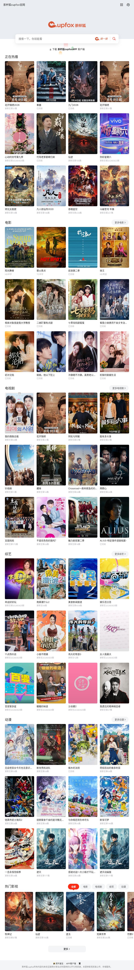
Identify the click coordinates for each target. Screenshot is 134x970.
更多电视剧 (118, 388)
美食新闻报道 (75, 602)
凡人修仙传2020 (45, 209)
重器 (39, 105)
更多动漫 (119, 719)
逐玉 (68, 934)
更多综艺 (119, 553)
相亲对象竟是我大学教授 (17, 322)
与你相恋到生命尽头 (78, 819)
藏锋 (39, 488)
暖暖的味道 (42, 706)
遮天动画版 (105, 872)
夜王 (102, 270)
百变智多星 (10, 706)
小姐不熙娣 (42, 654)
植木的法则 (74, 767)
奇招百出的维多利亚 (110, 767)
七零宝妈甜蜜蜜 (76, 322)
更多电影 (119, 222)
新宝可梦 (104, 819)
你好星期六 (105, 157)
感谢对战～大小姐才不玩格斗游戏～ (83, 872)
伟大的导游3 (74, 654)
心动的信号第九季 (14, 157)
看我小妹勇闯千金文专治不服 (114, 322)
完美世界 (101, 934)
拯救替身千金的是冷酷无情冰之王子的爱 (51, 819)
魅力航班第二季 (76, 540)
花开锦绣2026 (12, 105)
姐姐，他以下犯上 (46, 374)
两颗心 (103, 488)
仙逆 (70, 157)
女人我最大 (105, 654)
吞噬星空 (72, 209)
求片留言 (59, 963)
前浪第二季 (74, 270)
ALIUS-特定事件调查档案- (113, 540)
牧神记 (8, 934)
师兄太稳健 (10, 209)
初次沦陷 (9, 374)
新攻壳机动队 (43, 767)
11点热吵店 (10, 654)
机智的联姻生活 (108, 374)
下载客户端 (68, 49)
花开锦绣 (104, 105)
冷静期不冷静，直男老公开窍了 (83, 374)
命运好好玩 (10, 602)
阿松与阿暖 (74, 436)
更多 (66, 949)
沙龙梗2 (72, 706)
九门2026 (73, 105)
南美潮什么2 (43, 602)
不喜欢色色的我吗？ (47, 540)
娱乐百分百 (105, 602)
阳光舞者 (9, 270)
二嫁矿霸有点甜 (45, 322)
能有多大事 (105, 436)
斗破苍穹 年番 (107, 209)
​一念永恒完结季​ (13, 872)
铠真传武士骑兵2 (13, 819)
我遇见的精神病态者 (110, 706)
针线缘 (8, 488)
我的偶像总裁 (12, 436)
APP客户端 (71, 963)
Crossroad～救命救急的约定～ (83, 488)
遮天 (39, 872)
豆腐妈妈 (9, 540)
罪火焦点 (41, 270)
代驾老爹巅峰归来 (46, 157)
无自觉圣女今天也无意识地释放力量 (19, 767)
